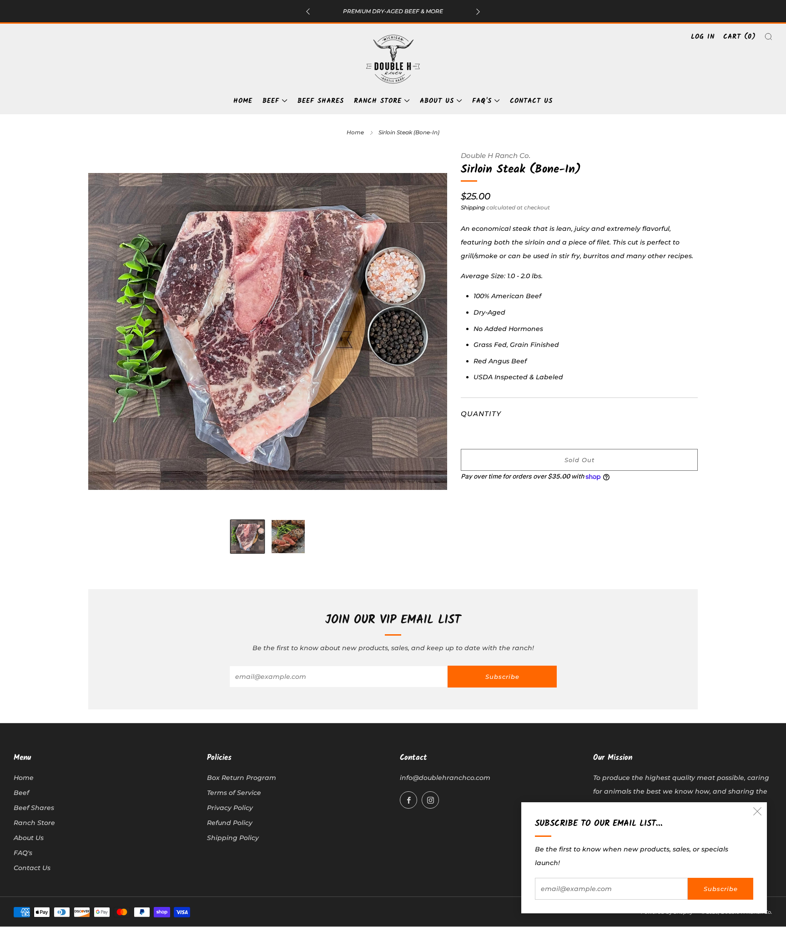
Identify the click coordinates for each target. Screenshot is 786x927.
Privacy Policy (230, 808)
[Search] (768, 37)
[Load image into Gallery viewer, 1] (247, 537)
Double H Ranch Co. (495, 156)
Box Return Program (241, 778)
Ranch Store (378, 101)
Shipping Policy (233, 838)
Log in (703, 36)
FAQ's (482, 101)
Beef (270, 101)
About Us (437, 101)
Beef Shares (320, 101)
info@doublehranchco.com (445, 778)
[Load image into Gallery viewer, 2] (288, 537)
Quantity (481, 413)
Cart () (739, 36)
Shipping (473, 207)
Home (242, 101)
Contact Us (531, 101)
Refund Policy (229, 823)
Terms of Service (234, 793)
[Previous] (308, 11)
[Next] (478, 11)
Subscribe (721, 888)
